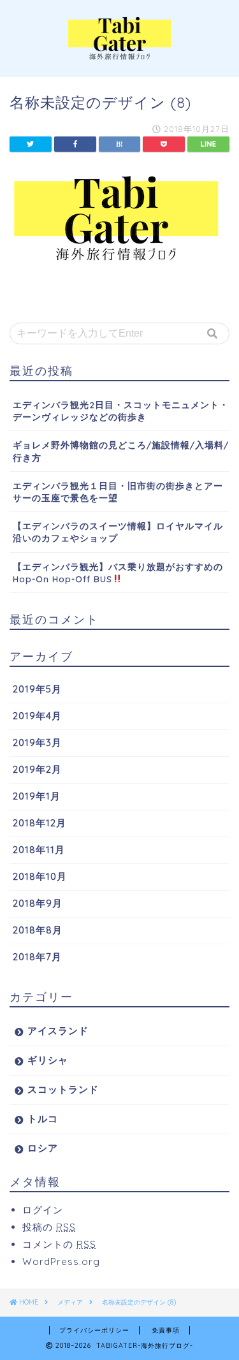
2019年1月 (37, 796)
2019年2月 (37, 769)
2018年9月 (37, 903)
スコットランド (63, 1089)
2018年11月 (39, 850)
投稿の (49, 1227)
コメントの (59, 1244)
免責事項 (166, 1330)
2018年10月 (40, 876)
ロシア (42, 1148)
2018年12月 (39, 823)
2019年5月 (37, 689)
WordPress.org (61, 1261)
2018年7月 (37, 957)
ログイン (42, 1210)
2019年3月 (37, 742)
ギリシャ (47, 1060)
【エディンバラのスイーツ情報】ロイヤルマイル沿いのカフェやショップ (118, 531)
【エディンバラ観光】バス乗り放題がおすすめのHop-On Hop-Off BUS (118, 572)
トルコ (42, 1119)
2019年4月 (37, 716)
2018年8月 (37, 930)
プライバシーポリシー (94, 1330)
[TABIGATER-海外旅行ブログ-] (119, 54)
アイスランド (58, 1031)
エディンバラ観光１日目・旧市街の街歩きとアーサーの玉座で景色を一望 (118, 491)
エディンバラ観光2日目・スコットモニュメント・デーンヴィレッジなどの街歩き (121, 410)
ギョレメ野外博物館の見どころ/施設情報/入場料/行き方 (121, 450)
